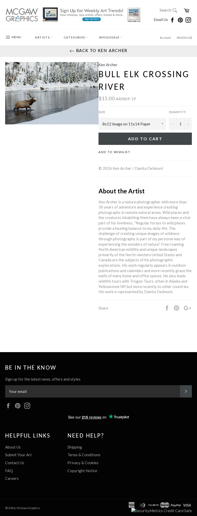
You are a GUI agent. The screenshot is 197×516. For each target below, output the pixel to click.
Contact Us (14, 462)
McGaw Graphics (28, 508)
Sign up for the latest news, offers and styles (43, 379)
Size (101, 112)
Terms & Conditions (84, 454)
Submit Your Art (18, 454)
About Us (13, 447)
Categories (75, 37)
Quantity (177, 112)
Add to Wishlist (114, 152)
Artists (42, 37)
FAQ (9, 470)
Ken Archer (107, 64)
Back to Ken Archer (101, 50)
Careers (12, 478)
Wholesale (109, 37)
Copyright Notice (82, 470)
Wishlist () (184, 37)
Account (165, 37)
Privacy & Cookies (82, 462)
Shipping (74, 447)
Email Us (161, 19)
